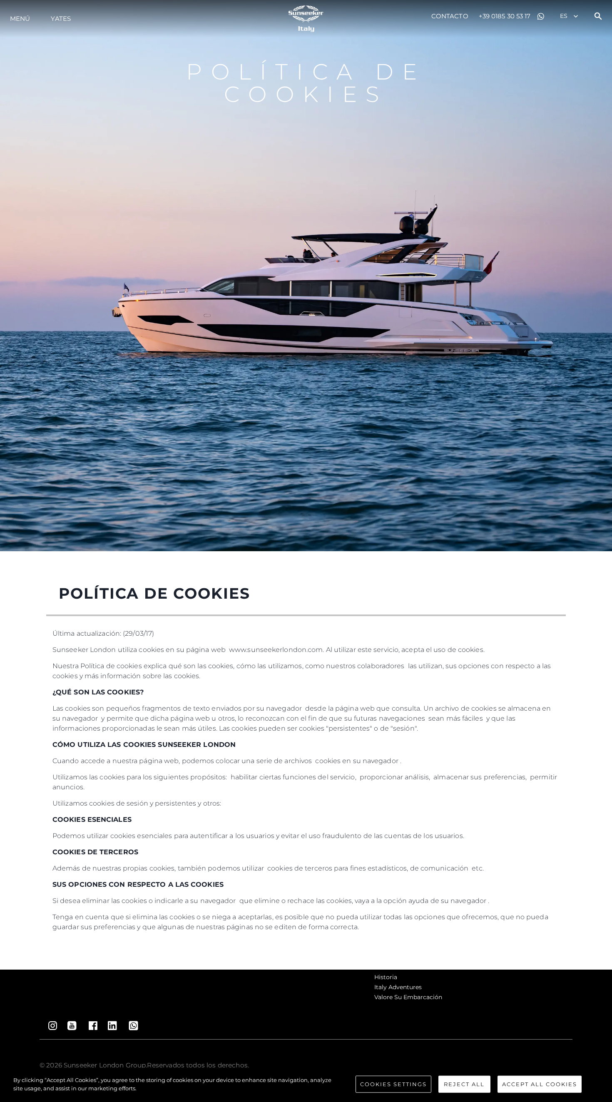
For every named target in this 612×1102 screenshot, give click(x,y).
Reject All (464, 1084)
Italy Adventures (398, 987)
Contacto (449, 16)
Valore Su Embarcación (408, 997)
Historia (385, 977)
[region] (306, 1085)
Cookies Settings (393, 1084)
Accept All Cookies (539, 1084)
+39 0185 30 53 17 (505, 16)
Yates (61, 18)
